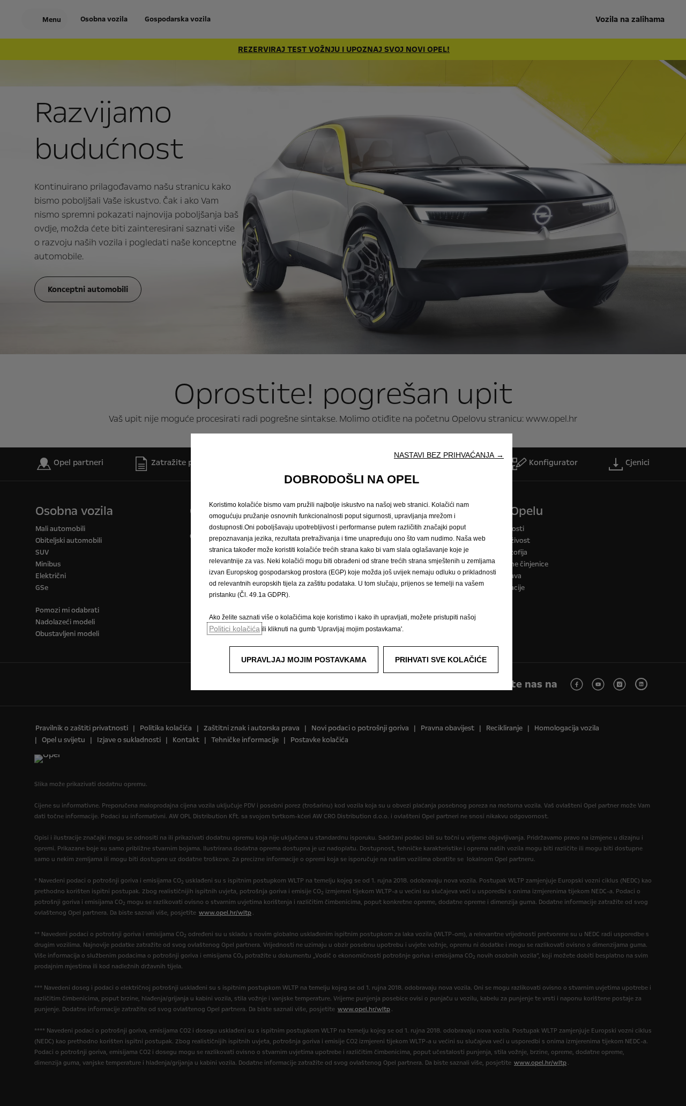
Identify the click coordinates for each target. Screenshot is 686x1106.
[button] (449, 455)
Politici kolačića (234, 628)
